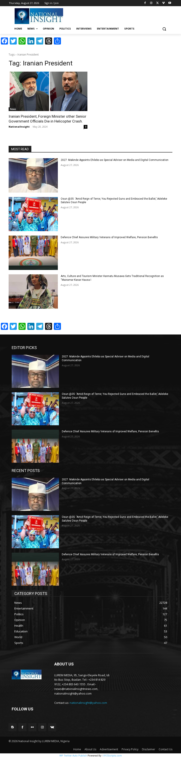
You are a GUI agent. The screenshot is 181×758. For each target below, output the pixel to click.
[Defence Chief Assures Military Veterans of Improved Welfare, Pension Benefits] (33, 253)
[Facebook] (145, 3)
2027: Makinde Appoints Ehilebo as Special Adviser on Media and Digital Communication (114, 160)
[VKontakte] (52, 727)
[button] (164, 29)
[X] (157, 3)
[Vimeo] (163, 3)
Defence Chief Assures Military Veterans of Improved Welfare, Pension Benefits (109, 237)
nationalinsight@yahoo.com (88, 703)
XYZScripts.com (112, 755)
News (13, 109)
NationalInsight (19, 126)
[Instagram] (151, 3)
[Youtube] (169, 3)
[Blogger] (12, 727)
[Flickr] (32, 727)
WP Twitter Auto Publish (73, 755)
